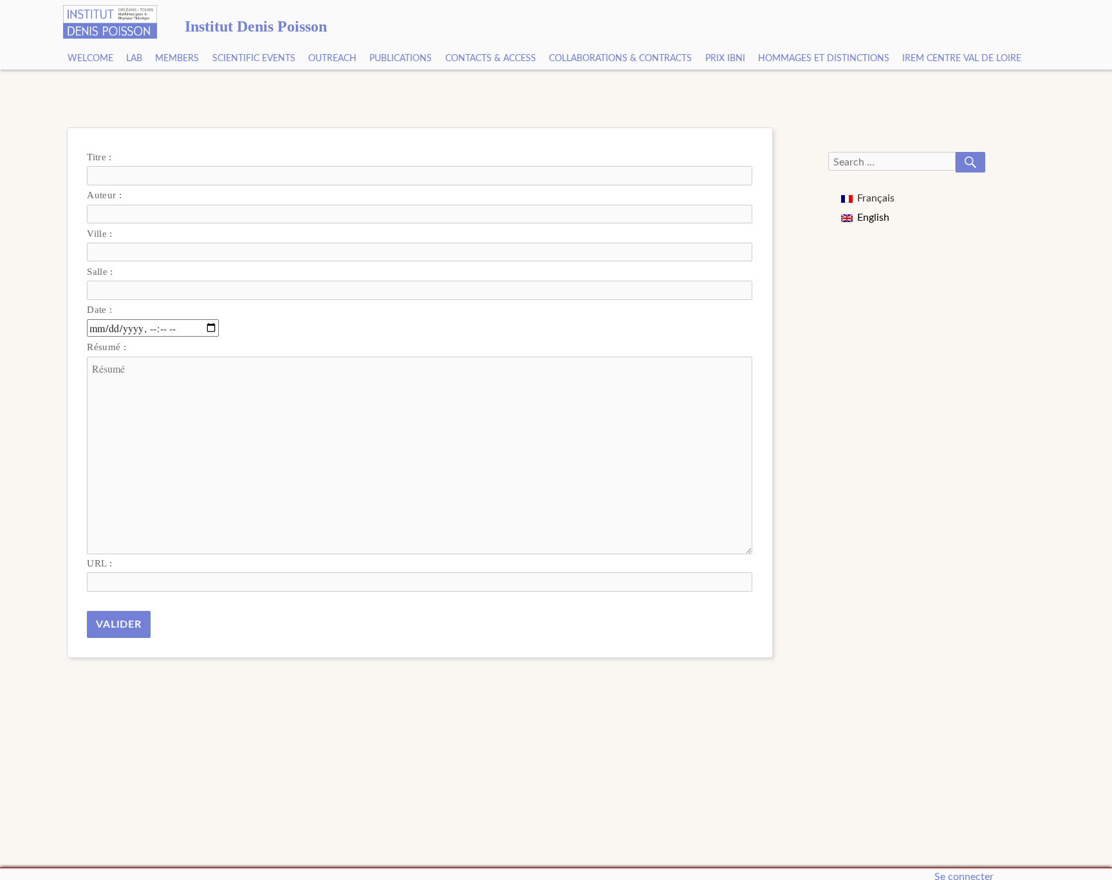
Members (177, 58)
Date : (99, 309)
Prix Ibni (725, 58)
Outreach (332, 58)
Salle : (100, 271)
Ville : (99, 233)
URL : (99, 562)
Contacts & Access (490, 58)
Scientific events (253, 58)
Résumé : (106, 346)
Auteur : (104, 194)
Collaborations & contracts (620, 58)
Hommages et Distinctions (823, 58)
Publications (400, 58)
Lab (134, 58)
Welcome (90, 58)
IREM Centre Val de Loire (961, 58)
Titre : (99, 156)
